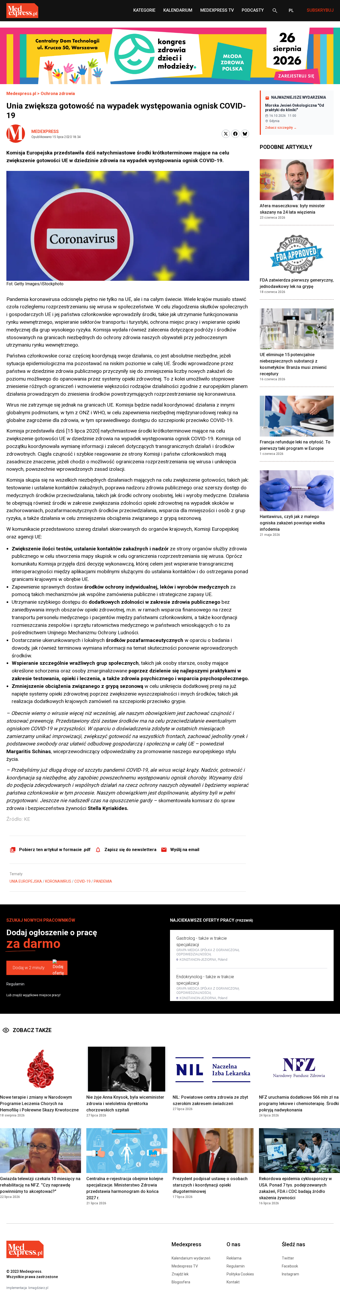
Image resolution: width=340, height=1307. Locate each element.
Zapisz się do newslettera (130, 849)
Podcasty (253, 10)
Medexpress (45, 131)
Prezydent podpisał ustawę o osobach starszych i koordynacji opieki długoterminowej (210, 1185)
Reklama (234, 1258)
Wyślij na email (184, 849)
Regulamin (15, 984)
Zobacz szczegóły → (281, 128)
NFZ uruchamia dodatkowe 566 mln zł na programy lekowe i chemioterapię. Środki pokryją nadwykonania (299, 1103)
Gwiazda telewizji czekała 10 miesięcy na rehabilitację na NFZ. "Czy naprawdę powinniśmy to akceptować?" (40, 1185)
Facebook (290, 1266)
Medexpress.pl (21, 93)
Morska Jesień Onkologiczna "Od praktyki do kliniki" (294, 107)
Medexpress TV (185, 1266)
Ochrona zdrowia (58, 93)
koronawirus (58, 881)
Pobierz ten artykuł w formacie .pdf (55, 849)
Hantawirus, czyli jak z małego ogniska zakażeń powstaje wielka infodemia (292, 523)
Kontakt (233, 1282)
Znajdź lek (180, 1274)
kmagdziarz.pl (38, 1288)
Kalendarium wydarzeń (191, 1258)
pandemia (103, 881)
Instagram (290, 1274)
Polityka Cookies (240, 1274)
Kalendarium (177, 10)
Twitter (288, 1258)
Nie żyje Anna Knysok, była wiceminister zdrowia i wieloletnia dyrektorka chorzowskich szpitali (125, 1103)
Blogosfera (181, 1282)
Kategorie (144, 10)
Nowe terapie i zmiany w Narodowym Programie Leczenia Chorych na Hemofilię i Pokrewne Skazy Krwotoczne (39, 1103)
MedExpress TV (217, 10)
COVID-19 (82, 881)
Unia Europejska (26, 881)
